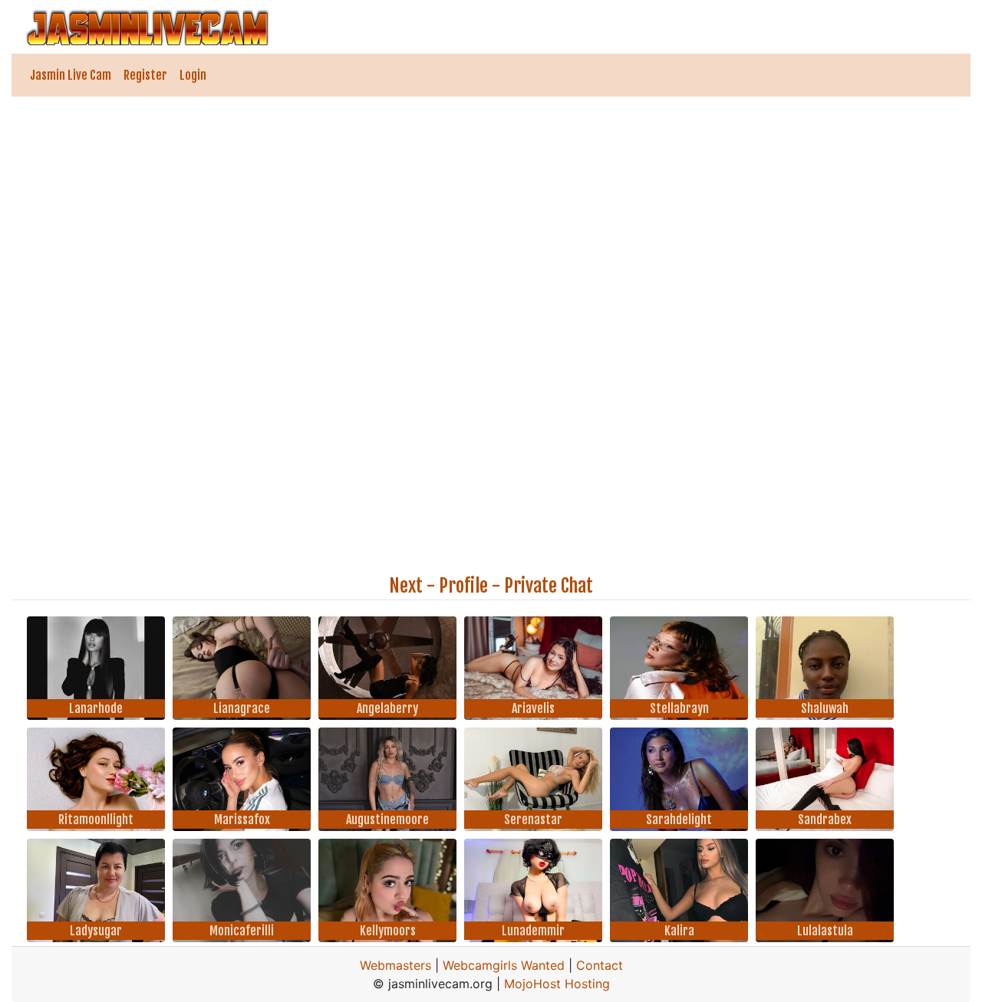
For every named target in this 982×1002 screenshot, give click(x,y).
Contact (599, 965)
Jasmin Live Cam (70, 75)
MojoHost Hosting (557, 983)
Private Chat (548, 585)
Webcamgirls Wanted (504, 965)
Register (145, 75)
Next (406, 585)
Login (193, 75)
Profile (463, 585)
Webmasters (395, 965)
